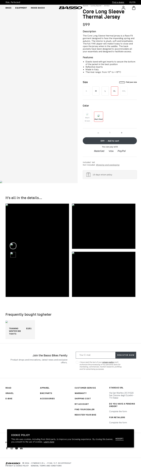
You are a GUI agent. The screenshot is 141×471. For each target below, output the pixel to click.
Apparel (45, 387)
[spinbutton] (110, 132)
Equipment (21, 7)
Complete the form (118, 411)
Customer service (85, 387)
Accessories (47, 398)
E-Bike (9, 398)
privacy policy (108, 362)
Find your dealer (84, 409)
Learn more (49, 441)
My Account (82, 404)
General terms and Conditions (46, 466)
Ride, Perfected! (13, 2)
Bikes (8, 7)
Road (8, 387)
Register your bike (85, 414)
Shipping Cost (83, 398)
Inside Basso (38, 7)
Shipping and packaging (108, 164)
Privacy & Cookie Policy (17, 466)
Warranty (81, 393)
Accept (120, 438)
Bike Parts (46, 393)
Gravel (10, 393)
